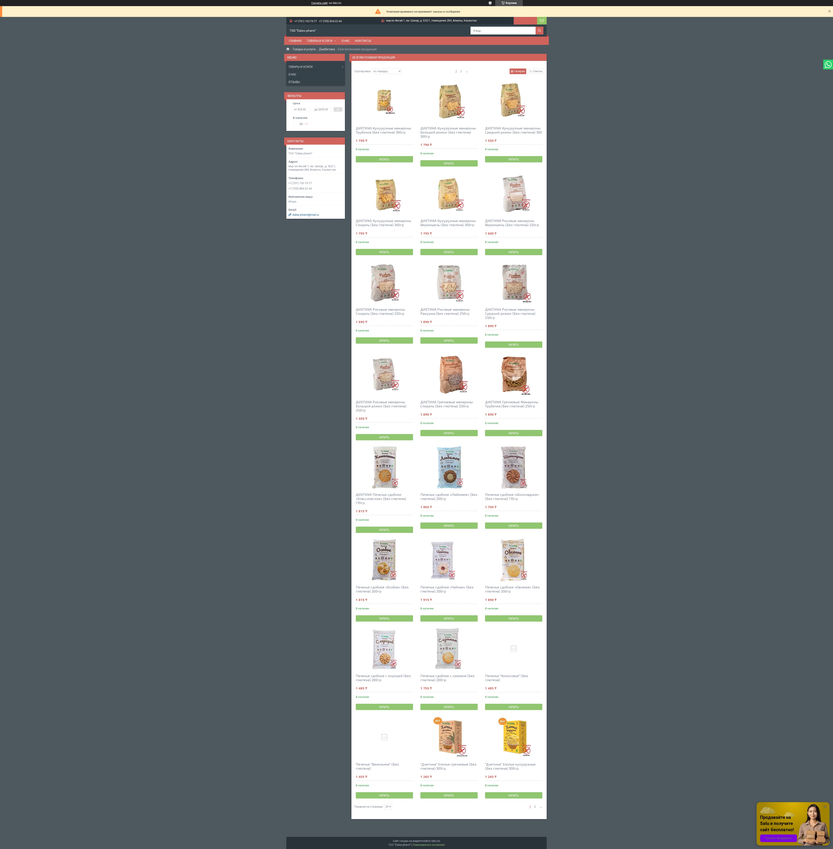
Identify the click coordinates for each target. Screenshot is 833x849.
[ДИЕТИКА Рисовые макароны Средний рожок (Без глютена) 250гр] (513, 282)
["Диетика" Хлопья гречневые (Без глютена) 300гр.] (449, 737)
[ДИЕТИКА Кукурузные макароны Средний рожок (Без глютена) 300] (513, 101)
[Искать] (539, 30)
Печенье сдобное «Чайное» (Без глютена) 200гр (446, 589)
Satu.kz (435, 840)
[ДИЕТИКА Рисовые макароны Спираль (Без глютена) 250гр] (384, 282)
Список (538, 71)
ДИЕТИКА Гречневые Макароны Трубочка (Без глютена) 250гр (511, 404)
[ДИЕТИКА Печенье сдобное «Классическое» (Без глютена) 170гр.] (384, 467)
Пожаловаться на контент (429, 844)
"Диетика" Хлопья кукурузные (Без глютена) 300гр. (510, 766)
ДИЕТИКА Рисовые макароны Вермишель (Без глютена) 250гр (512, 223)
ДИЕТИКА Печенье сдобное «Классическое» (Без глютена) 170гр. (381, 498)
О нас (346, 40)
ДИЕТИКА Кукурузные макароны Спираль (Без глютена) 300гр (383, 223)
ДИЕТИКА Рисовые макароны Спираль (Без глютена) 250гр (380, 311)
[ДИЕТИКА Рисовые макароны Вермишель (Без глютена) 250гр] (513, 193)
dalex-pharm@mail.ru (305, 214)
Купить (384, 159)
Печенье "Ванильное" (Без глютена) (377, 766)
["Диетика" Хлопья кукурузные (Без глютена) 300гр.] (513, 737)
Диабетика (327, 49)
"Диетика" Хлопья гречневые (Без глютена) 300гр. (448, 766)
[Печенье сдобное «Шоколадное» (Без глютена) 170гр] (513, 467)
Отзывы (294, 82)
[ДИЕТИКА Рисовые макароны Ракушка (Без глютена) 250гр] (449, 282)
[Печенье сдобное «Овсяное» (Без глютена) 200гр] (513, 560)
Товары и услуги (319, 40)
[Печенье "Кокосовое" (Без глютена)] (513, 648)
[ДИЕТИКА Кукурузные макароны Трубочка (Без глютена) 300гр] (384, 101)
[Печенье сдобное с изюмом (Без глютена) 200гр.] (449, 648)
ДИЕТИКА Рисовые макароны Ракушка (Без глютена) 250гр (445, 311)
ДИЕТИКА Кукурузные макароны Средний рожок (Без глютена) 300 (513, 130)
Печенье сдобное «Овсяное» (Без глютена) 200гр (512, 589)
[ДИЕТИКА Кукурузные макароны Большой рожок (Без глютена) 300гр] (449, 101)
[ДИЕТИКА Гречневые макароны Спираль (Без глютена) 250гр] (449, 375)
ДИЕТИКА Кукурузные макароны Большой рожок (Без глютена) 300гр (448, 132)
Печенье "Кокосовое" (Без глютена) (506, 678)
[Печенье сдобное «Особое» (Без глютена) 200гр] (384, 560)
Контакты (363, 40)
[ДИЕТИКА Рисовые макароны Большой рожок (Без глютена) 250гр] (384, 375)
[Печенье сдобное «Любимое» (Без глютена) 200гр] (449, 467)
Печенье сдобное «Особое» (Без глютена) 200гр (382, 589)
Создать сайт (319, 3)
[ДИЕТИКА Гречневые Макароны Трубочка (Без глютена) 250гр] (513, 375)
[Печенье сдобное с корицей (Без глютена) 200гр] (384, 648)
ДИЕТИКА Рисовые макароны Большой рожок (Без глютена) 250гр (381, 406)
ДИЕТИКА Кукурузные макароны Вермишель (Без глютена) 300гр (448, 223)
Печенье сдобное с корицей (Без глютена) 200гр (383, 678)
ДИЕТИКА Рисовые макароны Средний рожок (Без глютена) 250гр (510, 313)
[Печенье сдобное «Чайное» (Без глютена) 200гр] (449, 560)
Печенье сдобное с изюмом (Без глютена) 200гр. (447, 678)
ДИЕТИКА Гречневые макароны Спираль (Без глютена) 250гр (446, 404)
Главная (295, 40)
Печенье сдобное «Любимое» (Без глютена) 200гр (448, 496)
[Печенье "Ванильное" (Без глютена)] (384, 737)
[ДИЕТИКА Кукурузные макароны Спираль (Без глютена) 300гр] (384, 193)
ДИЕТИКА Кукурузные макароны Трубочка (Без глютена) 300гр (383, 130)
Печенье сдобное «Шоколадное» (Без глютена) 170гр (512, 496)
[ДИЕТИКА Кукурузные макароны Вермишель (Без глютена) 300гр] (449, 193)
